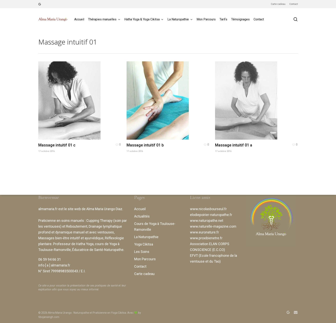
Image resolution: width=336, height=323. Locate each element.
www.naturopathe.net (206, 221)
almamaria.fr (48, 209)
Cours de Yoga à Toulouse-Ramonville (154, 227)
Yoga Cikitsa (143, 244)
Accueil (140, 209)
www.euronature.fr (204, 232)
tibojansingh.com (48, 317)
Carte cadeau (144, 274)
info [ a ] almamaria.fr (54, 265)
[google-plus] (39, 4)
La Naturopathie (146, 237)
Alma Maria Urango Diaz (104, 209)
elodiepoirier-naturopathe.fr (211, 215)
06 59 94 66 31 (49, 259)
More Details (80, 97)
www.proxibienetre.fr (206, 238)
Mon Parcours (145, 259)
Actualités (142, 216)
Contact (140, 266)
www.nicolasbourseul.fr (208, 209)
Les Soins (141, 252)
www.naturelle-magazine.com (213, 226)
